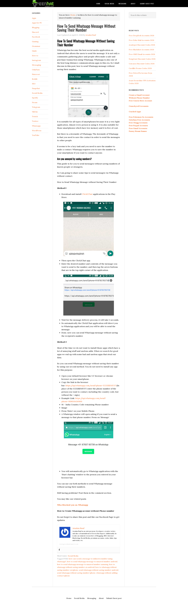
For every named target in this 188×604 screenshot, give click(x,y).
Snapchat (36, 88)
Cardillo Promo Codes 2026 (140, 68)
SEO (33, 84)
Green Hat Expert (49, 3)
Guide (34, 51)
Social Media (73, 556)
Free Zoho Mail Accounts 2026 (141, 40)
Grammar (36, 46)
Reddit (34, 79)
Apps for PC (37, 23)
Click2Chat (87, 194)
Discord (35, 32)
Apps (34, 18)
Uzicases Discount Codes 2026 (141, 64)
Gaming (35, 41)
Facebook (36, 37)
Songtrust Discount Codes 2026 (142, 59)
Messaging (36, 65)
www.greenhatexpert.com (68, 544)
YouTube (35, 135)
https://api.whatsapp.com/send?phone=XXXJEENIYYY (91, 385)
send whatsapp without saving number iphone (76, 573)
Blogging (35, 27)
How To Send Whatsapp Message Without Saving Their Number (86, 28)
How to (35, 55)
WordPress (36, 130)
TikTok (35, 112)
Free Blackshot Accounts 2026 (141, 49)
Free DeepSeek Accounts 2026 (141, 35)
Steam (34, 102)
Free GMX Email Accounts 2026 (142, 54)
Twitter (35, 121)
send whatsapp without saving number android (98, 570)
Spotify (35, 98)
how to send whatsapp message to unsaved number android (92, 561)
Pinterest (36, 74)
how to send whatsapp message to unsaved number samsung (82, 564)
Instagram (36, 60)
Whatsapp (36, 126)
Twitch (35, 116)
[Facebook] (59, 550)
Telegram (36, 107)
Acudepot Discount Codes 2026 (142, 45)
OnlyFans (36, 70)
